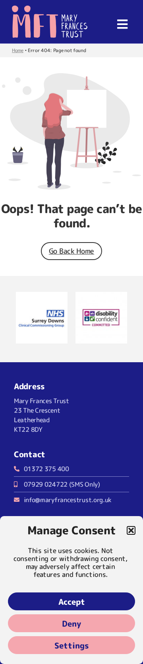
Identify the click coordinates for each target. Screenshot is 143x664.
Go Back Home (71, 251)
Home (17, 50)
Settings (71, 645)
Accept (71, 601)
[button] (131, 530)
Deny (71, 623)
